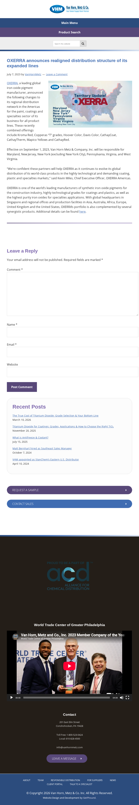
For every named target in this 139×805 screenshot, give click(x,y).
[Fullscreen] (127, 697)
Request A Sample (25, 490)
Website (12, 364)
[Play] (11, 697)
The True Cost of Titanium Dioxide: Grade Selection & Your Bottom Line (55, 415)
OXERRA (12, 83)
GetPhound (89, 797)
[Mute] (121, 697)
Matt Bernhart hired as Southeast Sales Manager (42, 448)
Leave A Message (64, 759)
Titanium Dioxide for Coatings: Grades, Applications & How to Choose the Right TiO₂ (63, 426)
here (82, 212)
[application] (69, 666)
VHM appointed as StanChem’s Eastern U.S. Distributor (45, 459)
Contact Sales (22, 504)
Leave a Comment (57, 74)
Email (12, 345)
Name (12, 325)
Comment (15, 270)
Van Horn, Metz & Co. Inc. (69, 9)
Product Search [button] (70, 32)
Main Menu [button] (69, 23)
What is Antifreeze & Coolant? (30, 437)
